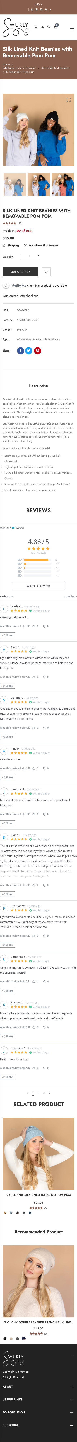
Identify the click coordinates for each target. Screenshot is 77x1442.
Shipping (13, 246)
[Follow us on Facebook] (20, 350)
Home (6, 64)
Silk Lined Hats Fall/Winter (19, 68)
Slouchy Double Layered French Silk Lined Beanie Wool (38, 1322)
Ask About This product (43, 246)
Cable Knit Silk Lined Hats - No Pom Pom (38, 1195)
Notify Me (19, 285)
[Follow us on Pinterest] (37, 350)
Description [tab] (38, 386)
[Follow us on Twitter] (28, 350)
